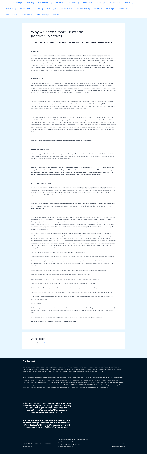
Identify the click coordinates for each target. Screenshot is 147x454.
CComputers (120, 446)
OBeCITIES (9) (60, 3)
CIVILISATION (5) (27, 15)
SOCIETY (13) (39, 9)
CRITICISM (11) (123, 9)
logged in (42, 343)
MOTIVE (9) (30, 3)
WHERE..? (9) (98, 9)
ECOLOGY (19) (101, 3)
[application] (23, 3)
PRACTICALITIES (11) (83, 9)
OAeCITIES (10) (74, 3)
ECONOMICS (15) (115, 3)
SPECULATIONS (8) (43, 15)
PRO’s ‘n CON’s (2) (11, 15)
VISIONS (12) (110, 9)
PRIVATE (56, 15)
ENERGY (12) (129, 3)
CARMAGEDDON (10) (45, 3)
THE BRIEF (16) (17, 3)
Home (8, 3)
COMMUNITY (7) (25, 9)
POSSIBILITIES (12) (67, 9)
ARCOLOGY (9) (87, 3)
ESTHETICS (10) (11, 9)
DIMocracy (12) (51, 9)
